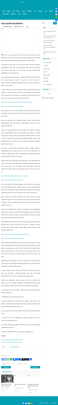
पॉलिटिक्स (29, 11)
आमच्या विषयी (5, 14)
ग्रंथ (46, 11)
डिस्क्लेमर (13, 14)
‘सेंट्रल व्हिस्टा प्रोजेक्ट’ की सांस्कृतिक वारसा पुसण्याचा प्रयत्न (16, 234)
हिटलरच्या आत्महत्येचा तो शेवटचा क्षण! (20, 385)
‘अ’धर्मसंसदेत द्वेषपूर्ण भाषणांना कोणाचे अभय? (49, 52)
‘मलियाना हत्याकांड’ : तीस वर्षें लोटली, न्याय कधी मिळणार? (6, 385)
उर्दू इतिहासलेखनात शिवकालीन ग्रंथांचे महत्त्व (7, 367)
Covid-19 (13, 363)
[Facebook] (56, 8)
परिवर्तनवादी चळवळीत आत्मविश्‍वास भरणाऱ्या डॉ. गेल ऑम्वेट (16, 176)
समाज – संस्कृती (6, 11)
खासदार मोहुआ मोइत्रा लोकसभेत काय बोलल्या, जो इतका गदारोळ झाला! (18, 102)
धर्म (35, 11)
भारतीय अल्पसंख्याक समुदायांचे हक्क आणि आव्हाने (14, 238)
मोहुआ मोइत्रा (31, 392)
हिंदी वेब (25, 14)
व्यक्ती (23, 11)
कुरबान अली (3, 390)
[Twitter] (56, 11)
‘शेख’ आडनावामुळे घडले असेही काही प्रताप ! (49, 32)
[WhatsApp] (56, 17)
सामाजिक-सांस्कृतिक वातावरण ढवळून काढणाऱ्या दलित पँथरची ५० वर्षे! (49, 36)
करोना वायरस (20, 363)
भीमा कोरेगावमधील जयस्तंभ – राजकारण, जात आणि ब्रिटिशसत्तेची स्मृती (49, 47)
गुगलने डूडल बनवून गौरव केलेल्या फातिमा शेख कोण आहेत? (49, 41)
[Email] (56, 14)
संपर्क (19, 14)
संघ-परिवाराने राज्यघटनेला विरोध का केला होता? (13, 180)
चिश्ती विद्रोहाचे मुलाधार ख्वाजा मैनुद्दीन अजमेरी (36, 367)
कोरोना (25, 363)
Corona (8, 363)
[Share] (56, 20)
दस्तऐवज (40, 11)
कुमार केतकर (16, 390)
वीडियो (51, 11)
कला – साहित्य (16, 11)
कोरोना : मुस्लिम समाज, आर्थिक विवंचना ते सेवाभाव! (13, 339)
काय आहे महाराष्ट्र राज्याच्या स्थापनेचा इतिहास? (13, 106)
